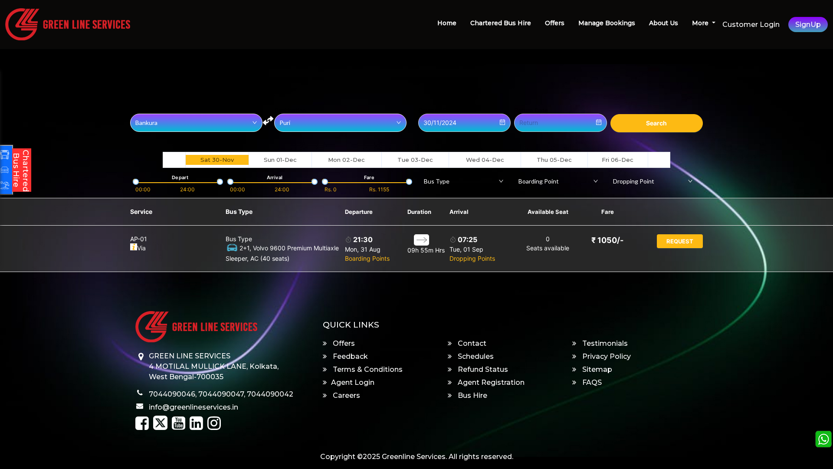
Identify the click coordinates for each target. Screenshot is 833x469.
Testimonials (604, 343)
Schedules (475, 356)
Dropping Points (472, 258)
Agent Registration (490, 382)
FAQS (591, 382)
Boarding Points (367, 258)
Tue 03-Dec (415, 159)
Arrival (459, 211)
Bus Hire (471, 395)
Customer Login (751, 24)
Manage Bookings (606, 23)
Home (446, 23)
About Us (663, 23)
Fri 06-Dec (617, 159)
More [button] (701, 23)
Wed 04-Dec (485, 159)
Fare (607, 211)
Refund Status (482, 369)
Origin (138, 111)
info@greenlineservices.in (193, 407)
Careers (345, 395)
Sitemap (596, 369)
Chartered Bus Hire (500, 23)
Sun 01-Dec (280, 159)
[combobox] (464, 180)
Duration (419, 211)
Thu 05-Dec (554, 159)
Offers (554, 23)
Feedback (349, 356)
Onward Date (437, 111)
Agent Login (352, 382)
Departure (359, 211)
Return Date (531, 111)
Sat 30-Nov (217, 159)
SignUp (808, 24)
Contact (471, 343)
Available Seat (548, 211)
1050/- (607, 240)
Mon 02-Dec (346, 159)
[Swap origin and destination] (268, 120)
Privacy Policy (605, 356)
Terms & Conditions (367, 369)
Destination (290, 111)
